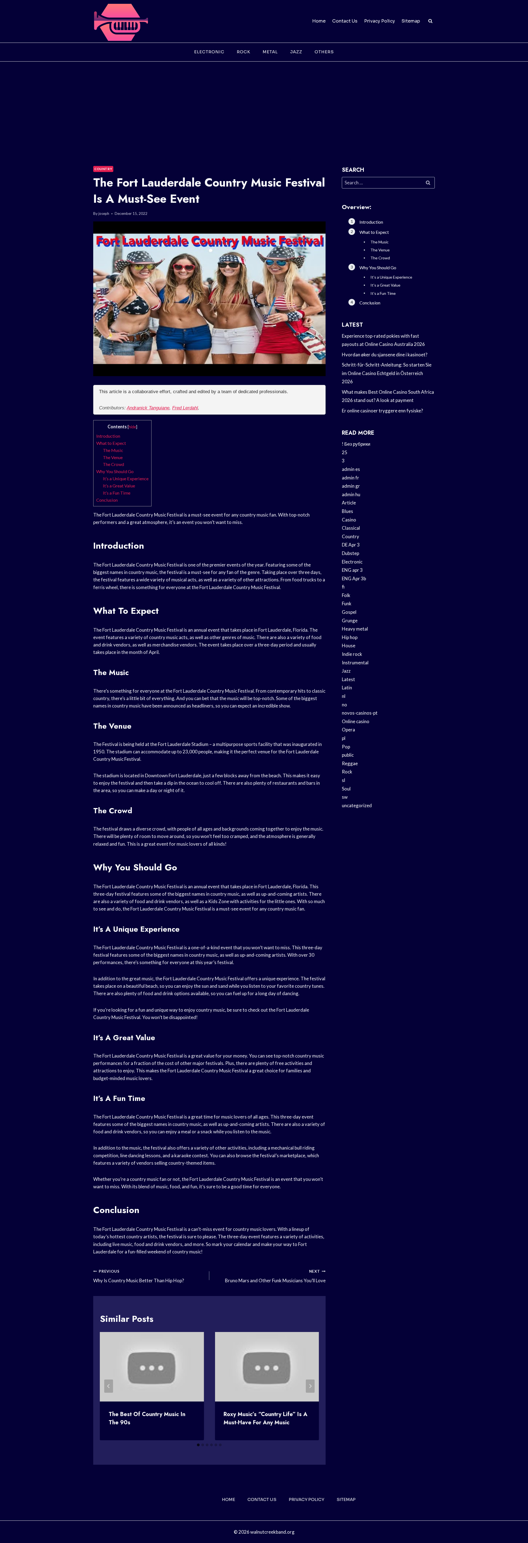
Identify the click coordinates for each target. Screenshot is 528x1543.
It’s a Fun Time (116, 492)
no (344, 704)
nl (343, 696)
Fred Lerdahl (185, 407)
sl (343, 780)
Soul (346, 789)
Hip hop (350, 637)
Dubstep (350, 553)
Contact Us (345, 21)
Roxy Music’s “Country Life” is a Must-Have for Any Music (265, 1418)
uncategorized (357, 805)
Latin (347, 687)
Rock (243, 51)
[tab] (198, 1445)
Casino (349, 520)
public (348, 755)
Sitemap (411, 21)
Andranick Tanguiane (148, 407)
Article (349, 503)
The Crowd (113, 464)
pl (343, 738)
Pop (346, 747)
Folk (346, 595)
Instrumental (355, 662)
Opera (348, 729)
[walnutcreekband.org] (120, 21)
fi (343, 587)
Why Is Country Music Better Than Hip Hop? (138, 1276)
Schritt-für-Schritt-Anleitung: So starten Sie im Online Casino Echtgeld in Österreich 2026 (386, 373)
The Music (113, 450)
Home (319, 21)
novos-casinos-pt (360, 713)
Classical (351, 528)
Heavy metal (355, 629)
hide (132, 426)
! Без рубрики (356, 444)
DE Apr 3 (351, 545)
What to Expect (111, 443)
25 (344, 452)
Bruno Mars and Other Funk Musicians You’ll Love (275, 1276)
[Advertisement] (264, 102)
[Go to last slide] (108, 1386)
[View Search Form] (430, 21)
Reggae (350, 763)
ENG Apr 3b (354, 578)
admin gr (351, 486)
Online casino (355, 721)
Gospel (349, 612)
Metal (270, 51)
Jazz (296, 51)
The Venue (113, 457)
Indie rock (352, 654)
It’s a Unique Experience (125, 478)
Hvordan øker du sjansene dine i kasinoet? (384, 354)
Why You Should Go (115, 471)
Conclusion (107, 500)
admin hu (351, 494)
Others (324, 51)
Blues (347, 511)
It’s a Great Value (119, 485)
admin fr (350, 478)
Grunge (350, 620)
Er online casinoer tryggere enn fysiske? (382, 410)
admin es (351, 469)
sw (345, 797)
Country (103, 169)
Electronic (209, 51)
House (348, 645)
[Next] (310, 1386)
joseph (103, 213)
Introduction (108, 436)
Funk (346, 603)
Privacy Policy (379, 21)
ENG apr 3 (352, 570)
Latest (348, 679)
